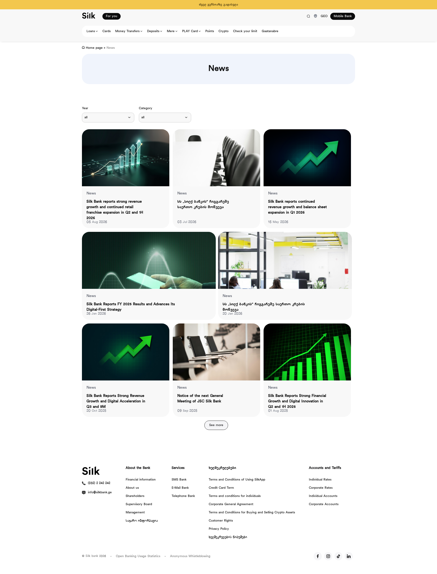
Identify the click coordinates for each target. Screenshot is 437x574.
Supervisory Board (139, 504)
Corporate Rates (321, 488)
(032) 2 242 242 (99, 483)
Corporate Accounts (323, 504)
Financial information (141, 480)
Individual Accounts (323, 496)
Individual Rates (320, 480)
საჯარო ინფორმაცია (142, 521)
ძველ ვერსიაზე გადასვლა (218, 5)
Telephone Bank (183, 496)
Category (145, 108)
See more (216, 425)
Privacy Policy (219, 529)
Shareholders (135, 496)
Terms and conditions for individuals (235, 496)
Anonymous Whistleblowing (190, 556)
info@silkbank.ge (100, 492)
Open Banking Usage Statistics (138, 556)
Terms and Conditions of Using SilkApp (237, 480)
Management (135, 513)
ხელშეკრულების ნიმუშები (228, 537)
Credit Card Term (221, 488)
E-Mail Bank (180, 488)
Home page (94, 48)
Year (85, 108)
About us (132, 488)
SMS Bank (179, 480)
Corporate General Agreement (231, 504)
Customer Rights (221, 521)
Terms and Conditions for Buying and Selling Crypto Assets (252, 513)
